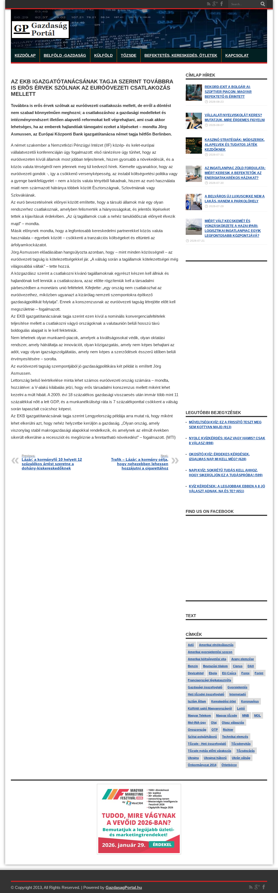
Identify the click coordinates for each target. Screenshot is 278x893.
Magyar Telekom (199, 715)
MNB (245, 715)
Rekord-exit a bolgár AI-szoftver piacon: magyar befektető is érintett (228, 92)
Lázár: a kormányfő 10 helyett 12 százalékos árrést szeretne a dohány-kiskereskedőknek (52, 462)
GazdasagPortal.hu (124, 887)
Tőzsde (128, 55)
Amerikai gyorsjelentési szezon (210, 652)
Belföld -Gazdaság (65, 55)
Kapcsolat (237, 55)
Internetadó (237, 694)
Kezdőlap (25, 55)
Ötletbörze (229, 764)
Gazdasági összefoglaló (205, 687)
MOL (257, 715)
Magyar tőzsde (226, 715)
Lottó (241, 708)
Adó (191, 644)
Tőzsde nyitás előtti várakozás (209, 750)
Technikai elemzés (235, 736)
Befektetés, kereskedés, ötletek (180, 55)
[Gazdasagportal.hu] (40, 35)
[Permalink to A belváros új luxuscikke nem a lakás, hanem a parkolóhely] (194, 209)
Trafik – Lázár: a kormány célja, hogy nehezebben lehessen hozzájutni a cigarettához (139, 462)
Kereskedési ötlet (223, 701)
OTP (214, 729)
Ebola (213, 673)
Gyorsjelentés (237, 687)
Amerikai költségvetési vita (207, 659)
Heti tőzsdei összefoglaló (206, 694)
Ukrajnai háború (215, 757)
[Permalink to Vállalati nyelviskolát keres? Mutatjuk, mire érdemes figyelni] (194, 128)
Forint (259, 673)
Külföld (103, 55)
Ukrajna (193, 757)
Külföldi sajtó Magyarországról (210, 708)
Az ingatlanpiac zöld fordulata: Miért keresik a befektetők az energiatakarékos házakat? (235, 173)
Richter (228, 729)
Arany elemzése (242, 659)
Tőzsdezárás (245, 750)
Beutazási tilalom (215, 666)
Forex (245, 673)
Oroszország (197, 729)
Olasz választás (233, 722)
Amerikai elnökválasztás (216, 644)
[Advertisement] (226, 298)
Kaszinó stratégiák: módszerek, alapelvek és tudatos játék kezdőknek (235, 145)
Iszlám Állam (197, 701)
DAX (251, 666)
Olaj (214, 722)
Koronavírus (250, 701)
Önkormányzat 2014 (202, 764)
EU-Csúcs (229, 673)
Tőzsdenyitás (241, 743)
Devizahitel (196, 673)
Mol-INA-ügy (197, 722)
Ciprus (237, 666)
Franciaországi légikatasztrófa (209, 680)
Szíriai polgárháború (202, 736)
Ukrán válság (241, 757)
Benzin (193, 666)
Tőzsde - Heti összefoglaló (207, 743)
